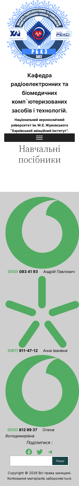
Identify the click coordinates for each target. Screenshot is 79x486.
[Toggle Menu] (39, 138)
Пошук (60, 460)
